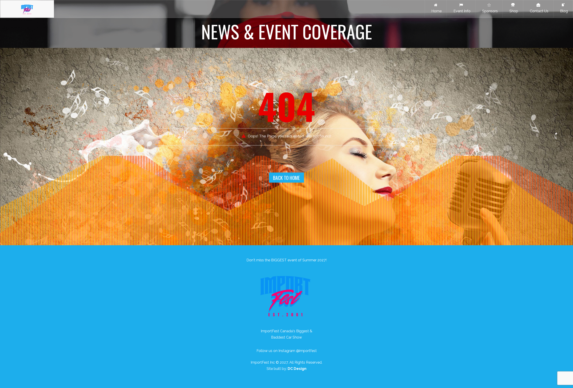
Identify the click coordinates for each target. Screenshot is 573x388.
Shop (513, 11)
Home (436, 11)
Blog (563, 11)
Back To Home (286, 177)
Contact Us (538, 11)
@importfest (306, 351)
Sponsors (489, 11)
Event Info (461, 11)
